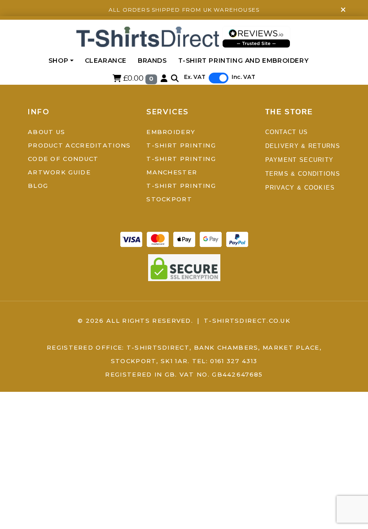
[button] (175, 78)
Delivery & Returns (302, 146)
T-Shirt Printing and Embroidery (243, 60)
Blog (38, 185)
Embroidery (170, 131)
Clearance (106, 60)
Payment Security (299, 159)
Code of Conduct (63, 158)
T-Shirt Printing (181, 145)
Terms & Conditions (302, 173)
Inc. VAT (243, 77)
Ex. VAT (195, 77)
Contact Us (286, 132)
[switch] (218, 78)
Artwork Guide (59, 172)
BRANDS (152, 60)
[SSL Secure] (184, 266)
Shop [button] (58, 60)
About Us (46, 131)
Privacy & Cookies (300, 187)
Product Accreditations (79, 145)
